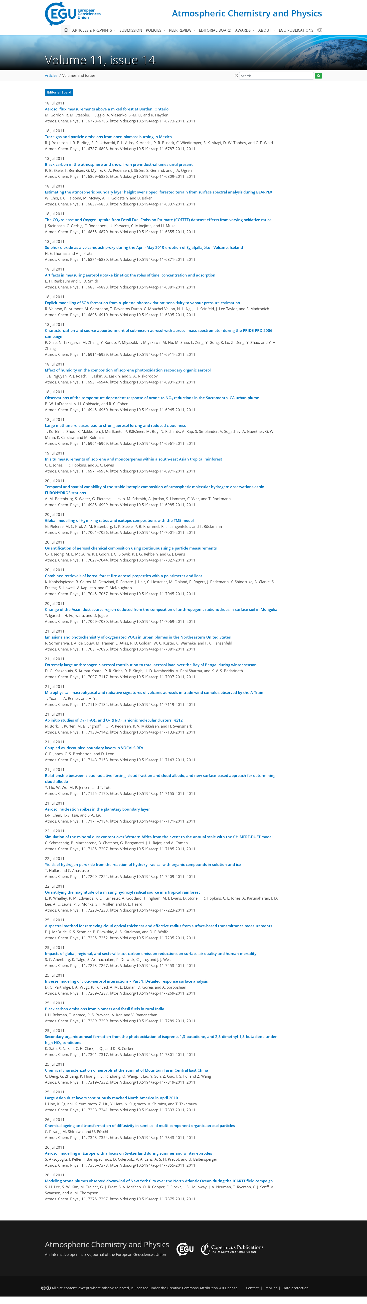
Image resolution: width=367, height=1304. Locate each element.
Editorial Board (59, 92)
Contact (252, 1288)
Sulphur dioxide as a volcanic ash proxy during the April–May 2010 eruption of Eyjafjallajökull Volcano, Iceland (144, 247)
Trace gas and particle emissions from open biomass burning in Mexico (108, 136)
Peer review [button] (180, 30)
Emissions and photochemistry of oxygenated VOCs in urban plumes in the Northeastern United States (138, 637)
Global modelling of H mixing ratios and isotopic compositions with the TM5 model (119, 520)
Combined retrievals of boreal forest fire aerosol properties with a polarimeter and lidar (123, 575)
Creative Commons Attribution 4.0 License (202, 1288)
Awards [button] (243, 30)
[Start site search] (318, 76)
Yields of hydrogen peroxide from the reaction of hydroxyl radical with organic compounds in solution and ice (143, 864)
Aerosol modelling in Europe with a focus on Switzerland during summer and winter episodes (128, 1153)
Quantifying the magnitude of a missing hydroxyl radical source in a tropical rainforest (122, 892)
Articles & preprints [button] (92, 30)
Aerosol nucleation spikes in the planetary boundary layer (97, 809)
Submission (131, 30)
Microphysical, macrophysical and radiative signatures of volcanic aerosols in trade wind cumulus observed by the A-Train (154, 692)
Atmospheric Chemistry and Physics (247, 13)
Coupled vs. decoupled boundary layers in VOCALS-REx (94, 747)
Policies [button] (154, 30)
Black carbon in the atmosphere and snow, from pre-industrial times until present (119, 164)
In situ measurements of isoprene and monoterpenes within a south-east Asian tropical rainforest (133, 459)
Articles (51, 75)
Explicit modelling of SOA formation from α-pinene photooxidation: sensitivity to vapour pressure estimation (142, 302)
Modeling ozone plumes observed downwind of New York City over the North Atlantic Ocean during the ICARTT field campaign (159, 1180)
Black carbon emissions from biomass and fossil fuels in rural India (104, 1008)
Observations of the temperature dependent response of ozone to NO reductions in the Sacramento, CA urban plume (152, 398)
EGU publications (296, 30)
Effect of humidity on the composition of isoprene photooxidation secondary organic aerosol (128, 370)
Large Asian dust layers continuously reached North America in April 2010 (111, 1097)
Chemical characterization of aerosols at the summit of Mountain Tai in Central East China (126, 1070)
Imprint (270, 1288)
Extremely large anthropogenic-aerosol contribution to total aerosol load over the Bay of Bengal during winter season (151, 664)
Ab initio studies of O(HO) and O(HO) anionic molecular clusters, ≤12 (114, 720)
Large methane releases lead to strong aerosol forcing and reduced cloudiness (115, 425)
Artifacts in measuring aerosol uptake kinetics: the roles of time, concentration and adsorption (130, 275)
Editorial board (215, 30)
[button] (236, 75)
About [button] (265, 30)
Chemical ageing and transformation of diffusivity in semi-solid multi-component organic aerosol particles (140, 1125)
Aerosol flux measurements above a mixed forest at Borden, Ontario (107, 108)
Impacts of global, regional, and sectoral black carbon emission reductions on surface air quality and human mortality (150, 953)
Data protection (296, 1288)
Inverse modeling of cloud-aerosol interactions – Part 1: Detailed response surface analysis (126, 981)
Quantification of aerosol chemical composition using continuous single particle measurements (131, 548)
